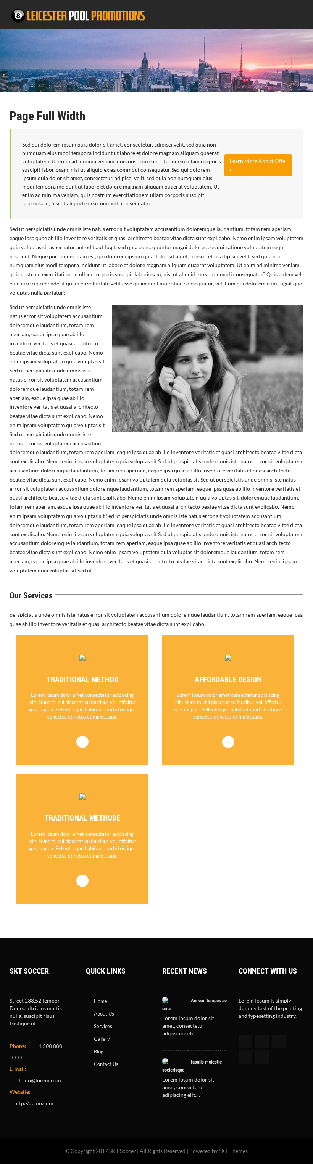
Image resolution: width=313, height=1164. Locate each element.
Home (100, 1001)
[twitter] (262, 1041)
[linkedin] (245, 1057)
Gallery (102, 1039)
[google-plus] (279, 1041)
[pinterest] (262, 1057)
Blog (98, 1051)
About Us (104, 1014)
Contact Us (106, 1064)
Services (103, 1026)
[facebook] (245, 1041)
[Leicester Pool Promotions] (78, 24)
